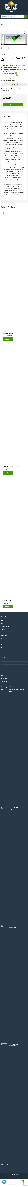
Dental (2, 638)
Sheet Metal (4, 675)
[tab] (14, 116)
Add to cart (13, 104)
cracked (10, 88)
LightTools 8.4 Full (8, 333)
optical (3, 90)
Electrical (3, 641)
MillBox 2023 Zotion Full (14, 1044)
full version (21, 88)
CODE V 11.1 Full (7, 600)
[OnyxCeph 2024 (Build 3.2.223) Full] (4, 747)
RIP (2, 669)
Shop (2, 623)
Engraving (3, 648)
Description (7, 116)
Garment (3, 651)
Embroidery (4, 644)
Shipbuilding (4, 678)
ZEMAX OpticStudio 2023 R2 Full (11, 467)
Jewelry (3, 657)
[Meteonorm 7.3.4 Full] (4, 865)
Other (2, 666)
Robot (2, 672)
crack (5, 88)
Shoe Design (4, 681)
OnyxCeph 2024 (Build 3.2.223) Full (16, 689)
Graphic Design (4, 654)
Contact (3, 629)
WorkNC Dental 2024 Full (14, 926)
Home (2, 23)
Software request (5, 626)
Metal (2, 660)
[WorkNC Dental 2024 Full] (4, 983)
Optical (8, 23)
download (14, 88)
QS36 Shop (10, 11)
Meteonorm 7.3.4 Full (13, 807)
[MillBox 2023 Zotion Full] (4, 1101)
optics (7, 90)
